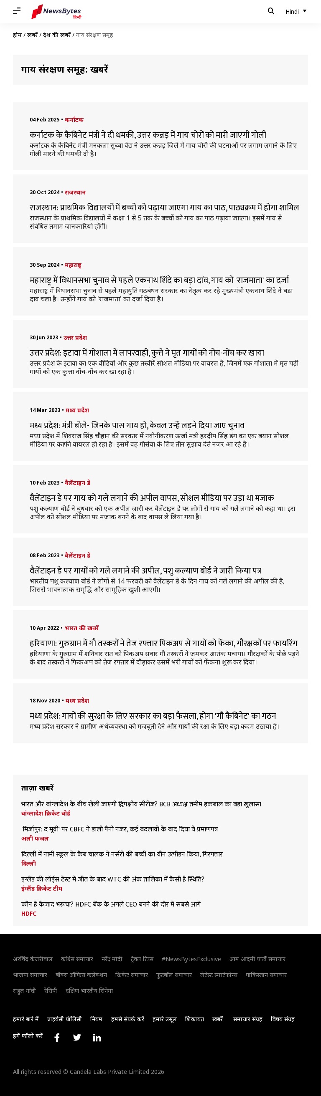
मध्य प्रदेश (77, 410)
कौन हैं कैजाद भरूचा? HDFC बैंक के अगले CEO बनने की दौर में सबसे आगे (111, 905)
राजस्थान (75, 192)
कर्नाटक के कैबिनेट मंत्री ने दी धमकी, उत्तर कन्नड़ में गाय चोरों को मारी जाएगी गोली (148, 135)
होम (17, 35)
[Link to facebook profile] (57, 1037)
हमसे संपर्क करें (127, 1019)
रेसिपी (50, 991)
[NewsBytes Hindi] (56, 12)
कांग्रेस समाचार (77, 959)
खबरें (32, 35)
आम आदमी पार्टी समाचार (257, 959)
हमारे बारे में (26, 1019)
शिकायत (194, 1019)
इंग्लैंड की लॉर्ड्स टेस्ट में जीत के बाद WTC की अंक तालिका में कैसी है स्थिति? (112, 880)
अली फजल (35, 838)
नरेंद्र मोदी (112, 959)
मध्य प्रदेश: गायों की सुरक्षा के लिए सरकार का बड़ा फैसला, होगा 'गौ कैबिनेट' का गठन (153, 716)
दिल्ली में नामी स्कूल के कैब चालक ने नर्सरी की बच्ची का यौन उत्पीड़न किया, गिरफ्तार (122, 855)
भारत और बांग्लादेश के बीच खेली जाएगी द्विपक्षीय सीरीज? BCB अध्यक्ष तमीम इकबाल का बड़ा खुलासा (141, 805)
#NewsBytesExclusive (191, 959)
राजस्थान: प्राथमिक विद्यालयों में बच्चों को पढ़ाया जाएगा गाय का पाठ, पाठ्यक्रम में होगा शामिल (164, 208)
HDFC (28, 913)
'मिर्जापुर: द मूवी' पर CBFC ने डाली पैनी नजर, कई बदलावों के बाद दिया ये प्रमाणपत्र (119, 830)
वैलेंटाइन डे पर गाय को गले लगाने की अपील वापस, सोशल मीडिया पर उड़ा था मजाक (152, 498)
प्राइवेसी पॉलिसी (64, 1019)
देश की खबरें (57, 35)
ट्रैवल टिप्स (142, 959)
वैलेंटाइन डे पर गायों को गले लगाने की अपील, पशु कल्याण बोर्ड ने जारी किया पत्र (145, 571)
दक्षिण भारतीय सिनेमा (89, 991)
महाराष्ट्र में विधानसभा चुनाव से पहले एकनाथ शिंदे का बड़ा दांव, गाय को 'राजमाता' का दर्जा (159, 280)
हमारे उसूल (165, 1019)
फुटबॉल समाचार (174, 975)
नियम (96, 1019)
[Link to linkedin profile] (97, 1037)
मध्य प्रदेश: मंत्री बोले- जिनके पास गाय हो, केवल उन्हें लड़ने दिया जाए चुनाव (137, 426)
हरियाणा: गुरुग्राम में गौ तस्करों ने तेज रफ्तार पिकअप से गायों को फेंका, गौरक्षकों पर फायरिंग (164, 644)
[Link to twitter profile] (77, 1037)
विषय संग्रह (283, 1019)
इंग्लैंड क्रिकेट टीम (41, 888)
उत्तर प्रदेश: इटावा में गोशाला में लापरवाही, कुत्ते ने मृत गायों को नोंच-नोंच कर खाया (147, 353)
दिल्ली (28, 863)
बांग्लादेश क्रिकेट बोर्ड (45, 813)
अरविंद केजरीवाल (33, 959)
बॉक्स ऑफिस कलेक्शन (81, 975)
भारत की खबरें (81, 628)
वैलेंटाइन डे (77, 483)
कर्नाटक (74, 120)
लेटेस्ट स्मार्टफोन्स (218, 975)
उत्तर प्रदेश (75, 337)
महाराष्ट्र (73, 265)
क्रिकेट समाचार (131, 975)
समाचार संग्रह (247, 1019)
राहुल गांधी (24, 991)
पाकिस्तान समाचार (266, 975)
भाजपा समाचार (30, 975)
